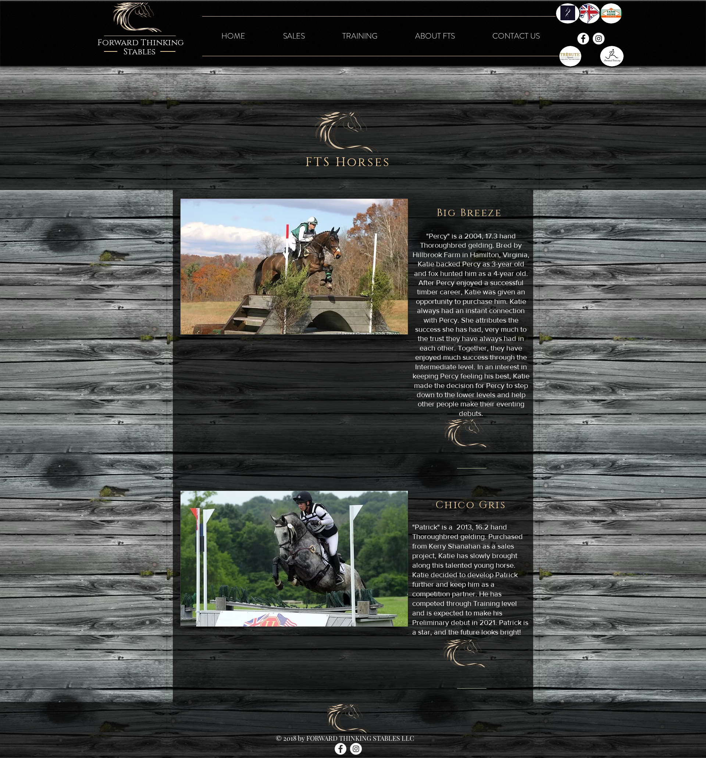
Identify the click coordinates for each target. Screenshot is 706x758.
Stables (140, 52)
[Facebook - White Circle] (583, 38)
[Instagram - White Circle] (599, 38)
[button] (294, 36)
